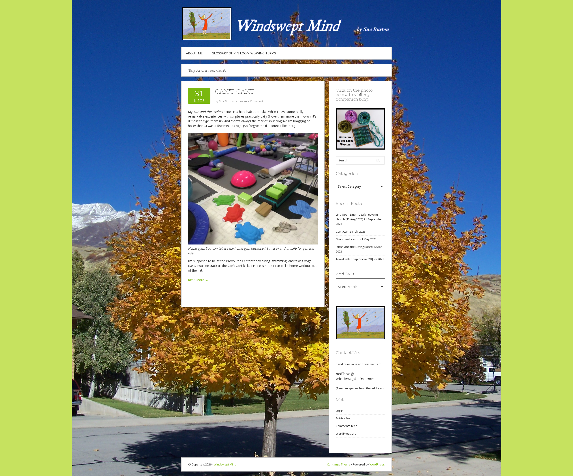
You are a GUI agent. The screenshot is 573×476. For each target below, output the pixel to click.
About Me (194, 53)
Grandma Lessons (348, 239)
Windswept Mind (225, 464)
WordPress (377, 464)
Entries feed (344, 418)
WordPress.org (346, 433)
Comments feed (346, 426)
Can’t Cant (234, 91)
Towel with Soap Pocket (352, 259)
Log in (340, 411)
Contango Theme (338, 464)
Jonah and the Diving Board (354, 247)
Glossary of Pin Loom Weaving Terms (244, 53)
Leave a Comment (251, 101)
